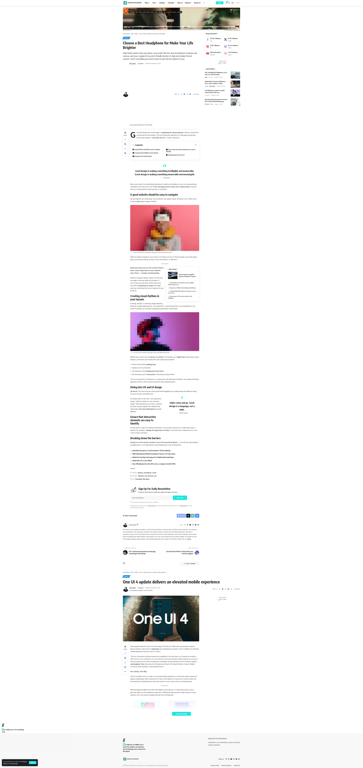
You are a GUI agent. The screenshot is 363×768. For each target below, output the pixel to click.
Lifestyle (210, 77)
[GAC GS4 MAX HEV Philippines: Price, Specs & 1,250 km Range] (235, 75)
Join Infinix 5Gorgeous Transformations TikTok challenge (151, 451)
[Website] (185, 525)
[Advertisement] (145, 94)
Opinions (140, 473)
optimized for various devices (172, 132)
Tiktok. (189, 539)
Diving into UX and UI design (143, 156)
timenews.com (152, 476)
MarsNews (146, 479)
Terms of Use (14, 763)
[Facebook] (187, 525)
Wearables (212, 86)
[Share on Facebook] (181, 94)
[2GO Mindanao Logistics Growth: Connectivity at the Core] (235, 93)
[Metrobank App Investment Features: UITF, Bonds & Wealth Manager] (235, 102)
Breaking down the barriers (176, 155)
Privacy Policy (183, 505)
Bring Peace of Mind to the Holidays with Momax (183, 288)
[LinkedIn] (198, 525)
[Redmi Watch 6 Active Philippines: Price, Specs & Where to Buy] (235, 84)
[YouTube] (190, 525)
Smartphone (147, 473)
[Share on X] (184, 94)
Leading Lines (151, 364)
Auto (206, 77)
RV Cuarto (133, 63)
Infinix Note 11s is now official (142, 461)
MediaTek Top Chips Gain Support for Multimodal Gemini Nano (153, 457)
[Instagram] (193, 525)
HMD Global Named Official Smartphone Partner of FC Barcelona (153, 454)
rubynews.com (142, 476)
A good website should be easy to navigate (147, 149)
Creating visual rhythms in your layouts (146, 153)
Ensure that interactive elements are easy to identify (180, 150)
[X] (231, 39)
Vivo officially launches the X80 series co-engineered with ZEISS (154, 464)
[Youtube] (213, 53)
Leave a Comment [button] (190, 563)
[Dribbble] (231, 53)
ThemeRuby (138, 479)
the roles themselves (147, 409)
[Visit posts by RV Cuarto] (125, 524)
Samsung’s (155, 649)
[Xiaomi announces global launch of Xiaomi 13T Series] (172, 275)
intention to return (146, 286)
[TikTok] (239, 759)
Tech (211, 104)
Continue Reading (181, 714)
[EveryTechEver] (132, 3)
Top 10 (154, 473)
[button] (32, 762)
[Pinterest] (196, 525)
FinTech (207, 104)
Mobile (126, 38)
